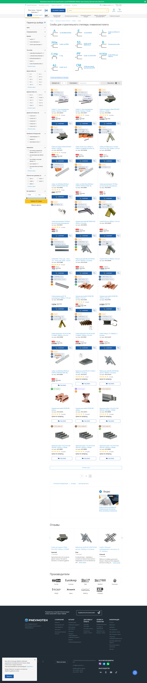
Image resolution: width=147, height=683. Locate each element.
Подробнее (30, 666)
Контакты (74, 5)
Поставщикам (113, 629)
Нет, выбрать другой (37, 15)
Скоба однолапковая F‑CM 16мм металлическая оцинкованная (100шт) (109, 185)
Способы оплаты (88, 628)
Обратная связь (61, 662)
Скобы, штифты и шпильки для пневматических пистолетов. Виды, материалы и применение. (108, 508)
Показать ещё (31, 66)
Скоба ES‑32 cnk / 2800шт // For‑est (110, 221)
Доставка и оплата (44, 5)
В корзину (61, 123)
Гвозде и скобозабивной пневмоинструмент (73, 635)
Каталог (71, 619)
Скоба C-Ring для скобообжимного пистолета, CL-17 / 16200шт (109, 549)
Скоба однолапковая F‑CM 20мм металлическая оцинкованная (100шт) (61, 223)
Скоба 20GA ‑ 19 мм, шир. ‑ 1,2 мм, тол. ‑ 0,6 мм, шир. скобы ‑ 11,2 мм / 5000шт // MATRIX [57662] (61, 260)
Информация (114, 619)
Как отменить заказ (115, 634)
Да (29, 15)
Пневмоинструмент (74, 625)
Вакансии (112, 625)
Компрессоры (72, 622)
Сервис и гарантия (56, 5)
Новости (57, 622)
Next (122, 537)
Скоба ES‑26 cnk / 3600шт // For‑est (110, 259)
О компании (67, 5)
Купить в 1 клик (70, 123)
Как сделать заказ (114, 632)
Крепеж (74, 20)
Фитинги (71, 631)
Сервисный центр (102, 624)
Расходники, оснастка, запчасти (63, 20)
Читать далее (82, 562)
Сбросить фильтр (36, 205)
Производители (59, 625)
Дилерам (112, 627)
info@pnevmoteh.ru (107, 5)
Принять (9, 676)
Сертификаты (59, 627)
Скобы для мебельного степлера (59, 77)
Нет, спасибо (35, 659)
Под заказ (63, 385)
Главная (52, 20)
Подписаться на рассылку (86, 613)
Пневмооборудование (74, 642)
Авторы (111, 649)
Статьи (111, 622)
